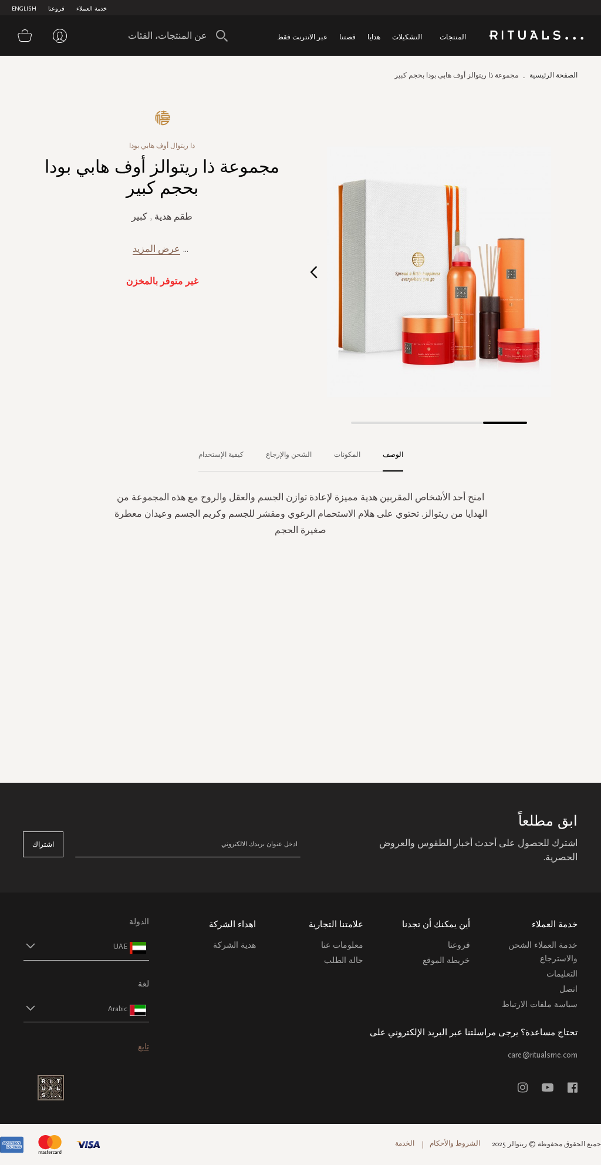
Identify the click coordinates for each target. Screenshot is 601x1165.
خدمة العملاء (91, 8)
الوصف (393, 454)
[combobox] (175, 36)
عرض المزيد (156, 248)
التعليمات (562, 974)
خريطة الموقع (446, 960)
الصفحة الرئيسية (553, 75)
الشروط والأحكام (455, 1143)
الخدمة (404, 1143)
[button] (313, 271)
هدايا (373, 36)
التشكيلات (407, 36)
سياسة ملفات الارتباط (540, 1004)
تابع (143, 1047)
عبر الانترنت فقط (302, 36)
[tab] (387, 455)
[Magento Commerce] (536, 37)
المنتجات (453, 36)
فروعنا (56, 8)
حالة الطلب (343, 960)
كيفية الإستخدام (221, 454)
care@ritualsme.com (543, 1055)
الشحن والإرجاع (289, 454)
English (24, 8)
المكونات (347, 454)
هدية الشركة (234, 945)
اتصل (568, 989)
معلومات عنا (342, 945)
